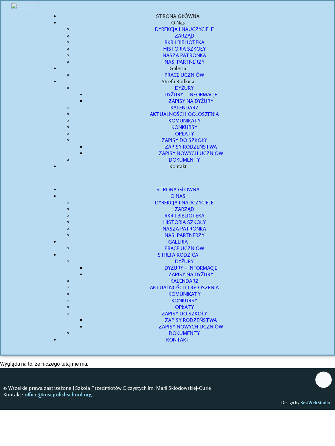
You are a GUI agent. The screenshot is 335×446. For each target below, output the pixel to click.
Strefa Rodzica (178, 81)
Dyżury (184, 88)
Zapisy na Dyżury (190, 101)
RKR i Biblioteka (184, 42)
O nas (178, 22)
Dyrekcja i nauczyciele (184, 29)
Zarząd (184, 35)
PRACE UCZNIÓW (184, 75)
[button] (171, 178)
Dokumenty (184, 159)
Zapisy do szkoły (184, 140)
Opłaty (184, 133)
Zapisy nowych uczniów (191, 153)
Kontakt (177, 166)
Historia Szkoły (184, 48)
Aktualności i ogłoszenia (184, 114)
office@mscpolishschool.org (58, 394)
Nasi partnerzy (184, 61)
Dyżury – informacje (191, 94)
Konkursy (184, 127)
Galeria (177, 68)
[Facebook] (323, 380)
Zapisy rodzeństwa (191, 146)
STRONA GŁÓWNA (178, 16)
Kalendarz (184, 107)
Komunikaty (184, 120)
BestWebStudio (315, 402)
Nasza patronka (184, 55)
